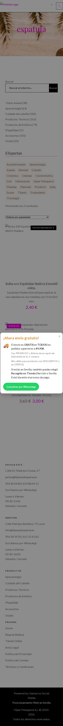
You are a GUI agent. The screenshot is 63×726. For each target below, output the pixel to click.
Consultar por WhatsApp (21, 386)
